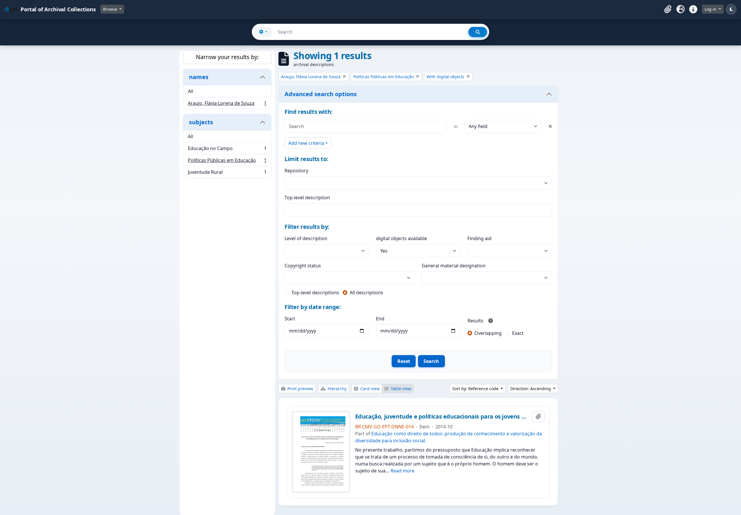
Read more (402, 470)
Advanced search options (321, 94)
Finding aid (479, 238)
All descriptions (366, 292)
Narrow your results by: (227, 57)
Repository (296, 170)
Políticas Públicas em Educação (227, 161)
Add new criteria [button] (306, 143)
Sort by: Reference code (476, 388)
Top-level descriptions (315, 292)
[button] (667, 9)
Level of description (306, 238)
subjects (201, 122)
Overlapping (488, 333)
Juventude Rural (227, 173)
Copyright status (303, 265)
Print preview (299, 388)
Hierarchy (336, 388)
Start (290, 318)
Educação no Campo (227, 149)
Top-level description (307, 197)
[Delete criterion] (550, 126)
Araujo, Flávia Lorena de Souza (227, 104)
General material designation (454, 265)
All (190, 91)
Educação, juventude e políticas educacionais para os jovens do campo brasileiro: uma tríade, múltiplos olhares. (442, 416)
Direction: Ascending (531, 388)
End (380, 318)
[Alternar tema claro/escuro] (731, 9)
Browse (110, 9)
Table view (400, 388)
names (198, 77)
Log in (711, 9)
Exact (518, 333)
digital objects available (401, 238)
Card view (369, 388)
